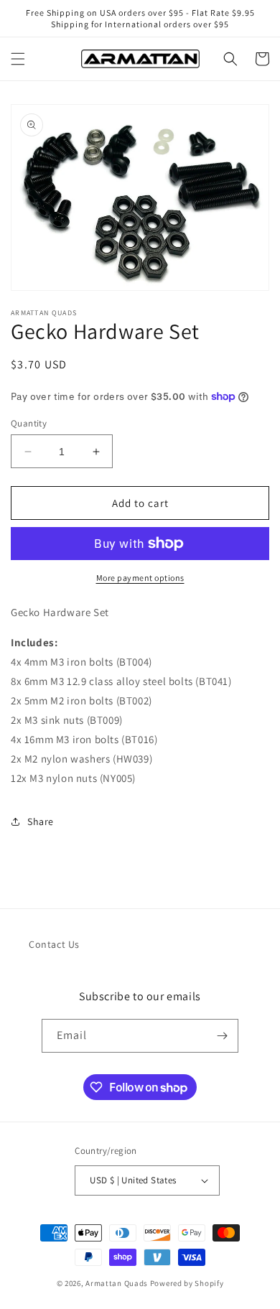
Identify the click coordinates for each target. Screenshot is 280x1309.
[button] (18, 59)
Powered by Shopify (187, 1283)
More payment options (140, 577)
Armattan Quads (116, 1283)
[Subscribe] (222, 1036)
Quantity (29, 423)
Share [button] (40, 821)
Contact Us (54, 944)
